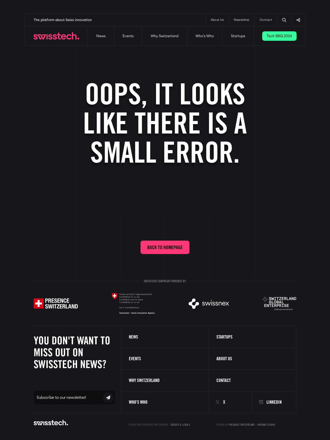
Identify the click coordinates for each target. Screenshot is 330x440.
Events (128, 36)
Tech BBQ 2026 (279, 36)
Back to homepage (165, 247)
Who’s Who (205, 36)
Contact (266, 20)
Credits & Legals (180, 424)
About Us (217, 20)
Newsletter (242, 20)
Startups (238, 36)
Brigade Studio (266, 424)
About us (224, 358)
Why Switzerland (164, 36)
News (101, 36)
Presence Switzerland (242, 424)
